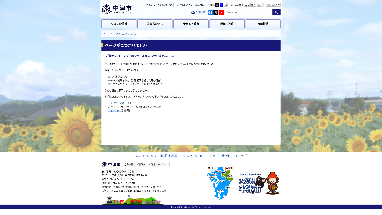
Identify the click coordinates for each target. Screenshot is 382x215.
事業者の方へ (155, 23)
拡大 (247, 5)
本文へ (151, 5)
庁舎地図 (128, 164)
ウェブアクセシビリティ (196, 155)
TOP (105, 34)
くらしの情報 (119, 23)
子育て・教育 (191, 23)
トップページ (115, 103)
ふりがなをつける (183, 5)
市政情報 (263, 23)
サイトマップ (115, 110)
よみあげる (200, 5)
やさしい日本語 (165, 5)
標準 (253, 5)
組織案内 (141, 164)
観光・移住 (227, 23)
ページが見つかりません (124, 34)
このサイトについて (145, 155)
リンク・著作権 (221, 155)
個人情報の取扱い (169, 155)
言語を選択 (272, 5)
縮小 (260, 5)
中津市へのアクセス (158, 164)
